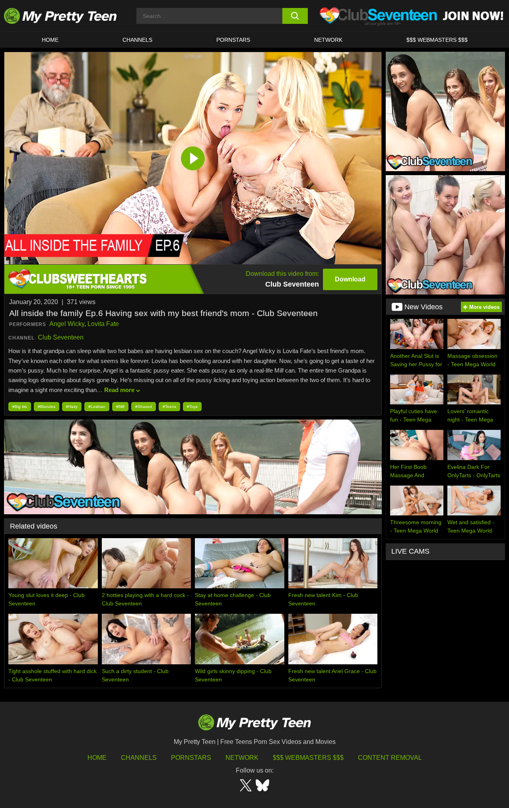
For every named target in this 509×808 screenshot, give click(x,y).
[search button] (295, 16)
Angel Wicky (66, 323)
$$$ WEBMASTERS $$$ (437, 40)
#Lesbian (96, 406)
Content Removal (390, 757)
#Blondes (46, 406)
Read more (119, 389)
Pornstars (233, 40)
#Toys (192, 406)
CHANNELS (137, 40)
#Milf (120, 406)
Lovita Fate (103, 323)
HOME (50, 40)
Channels (139, 757)
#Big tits (19, 406)
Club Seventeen (61, 337)
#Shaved (143, 406)
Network (328, 40)
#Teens (169, 406)
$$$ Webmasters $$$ (308, 757)
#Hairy (72, 406)
